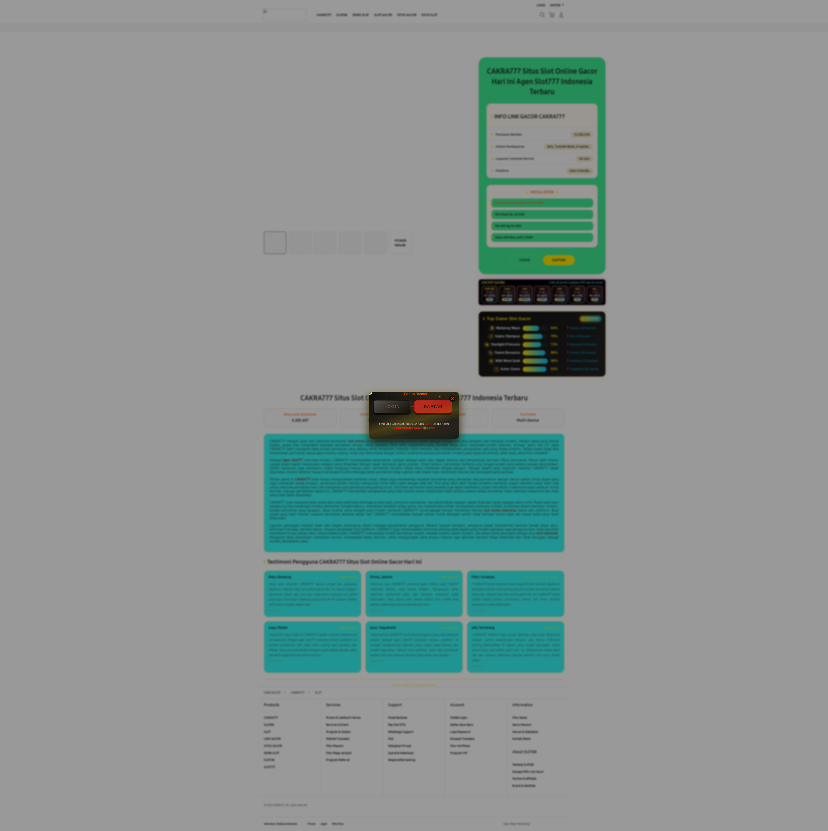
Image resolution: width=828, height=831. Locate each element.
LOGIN (392, 406)
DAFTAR (433, 406)
